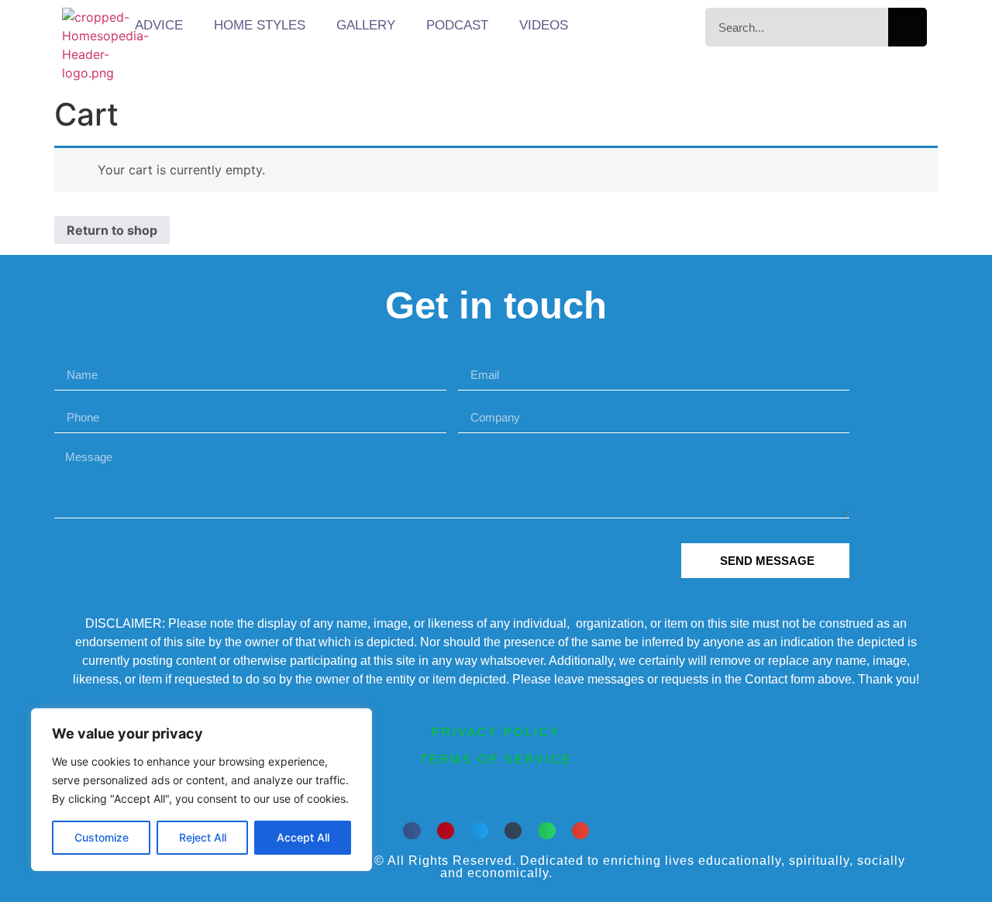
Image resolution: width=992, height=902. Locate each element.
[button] (412, 831)
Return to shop (112, 230)
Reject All (202, 837)
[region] (201, 789)
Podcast (457, 25)
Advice (159, 25)
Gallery (365, 25)
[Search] (907, 27)
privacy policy (496, 731)
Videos (543, 25)
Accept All (303, 837)
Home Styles (259, 25)
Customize (101, 837)
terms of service (496, 759)
